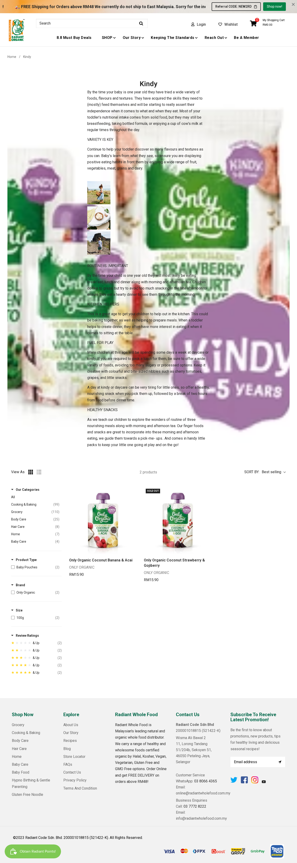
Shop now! (274, 6)
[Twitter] (233, 782)
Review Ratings (27, 635)
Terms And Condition (80, 788)
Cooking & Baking (26, 733)
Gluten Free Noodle (27, 794)
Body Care (20, 740)
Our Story (70, 733)
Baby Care (20, 764)
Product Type (26, 560)
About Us (70, 725)
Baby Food (20, 772)
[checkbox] (35, 567)
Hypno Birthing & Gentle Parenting (31, 783)
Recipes (70, 740)
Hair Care (19, 748)
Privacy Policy (75, 780)
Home (11, 57)
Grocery (18, 725)
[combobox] (92, 23)
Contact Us (72, 772)
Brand (20, 585)
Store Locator (74, 756)
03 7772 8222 (195, 806)
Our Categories (27, 489)
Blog (67, 748)
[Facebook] (244, 782)
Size (19, 610)
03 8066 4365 (205, 781)
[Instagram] (254, 782)
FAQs (67, 764)
